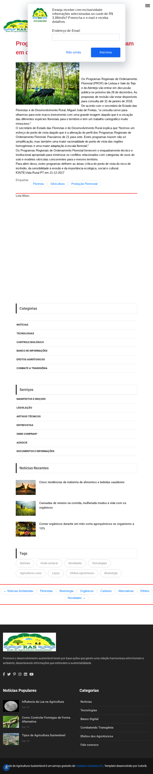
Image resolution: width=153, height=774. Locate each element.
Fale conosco (89, 745)
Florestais (46, 591)
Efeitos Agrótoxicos (31, 359)
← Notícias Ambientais (18, 591)
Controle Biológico (30, 342)
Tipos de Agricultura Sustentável (43, 735)
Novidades (75, 563)
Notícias (22, 324)
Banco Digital (89, 719)
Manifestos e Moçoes (31, 398)
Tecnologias (25, 333)
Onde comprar (49, 563)
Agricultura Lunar (31, 573)
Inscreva (106, 52)
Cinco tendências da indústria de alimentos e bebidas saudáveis (82, 482)
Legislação (24, 407)
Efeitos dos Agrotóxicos (96, 736)
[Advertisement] (76, 234)
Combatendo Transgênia (96, 727)
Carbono (106, 591)
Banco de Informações (32, 350)
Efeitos (144, 591)
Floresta (38, 183)
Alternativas (126, 591)
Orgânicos (87, 591)
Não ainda (73, 52)
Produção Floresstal (84, 183)
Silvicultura (57, 183)
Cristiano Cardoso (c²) (89, 765)
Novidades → (76, 598)
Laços (56, 573)
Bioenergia (111, 573)
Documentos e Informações (35, 451)
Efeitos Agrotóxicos (82, 573)
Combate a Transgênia (32, 368)
